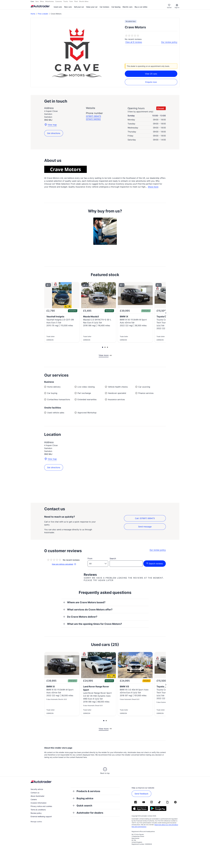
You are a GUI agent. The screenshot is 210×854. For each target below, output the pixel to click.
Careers (34, 799)
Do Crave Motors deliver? (82, 616)
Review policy (36, 813)
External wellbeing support (41, 816)
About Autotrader (37, 796)
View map (52, 124)
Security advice (37, 789)
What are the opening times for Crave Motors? (94, 623)
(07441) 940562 (93, 119)
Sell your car (79, 7)
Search (113, 558)
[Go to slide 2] (165, 313)
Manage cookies (36, 821)
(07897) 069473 (93, 116)
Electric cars (127, 7)
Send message (145, 526)
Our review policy (169, 42)
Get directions (53, 133)
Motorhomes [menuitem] (49, 1)
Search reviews (156, 563)
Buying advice (85, 798)
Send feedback (141, 793)
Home (33, 14)
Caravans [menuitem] (58, 1)
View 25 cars (151, 74)
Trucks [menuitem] (65, 1)
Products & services (88, 791)
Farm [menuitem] (71, 1)
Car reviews (104, 7)
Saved (169, 7)
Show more (153, 187)
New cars (68, 7)
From (90, 558)
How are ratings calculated (62, 564)
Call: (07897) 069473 (145, 518)
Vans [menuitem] (37, 1)
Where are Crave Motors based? (86, 602)
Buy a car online (141, 7)
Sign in (177, 7)
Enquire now (151, 82)
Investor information (38, 803)
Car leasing (115, 7)
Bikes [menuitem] (42, 1)
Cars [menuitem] (32, 1)
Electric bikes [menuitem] (83, 1)
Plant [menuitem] (76, 1)
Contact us (35, 793)
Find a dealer (43, 14)
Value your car (91, 7)
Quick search (84, 805)
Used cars (58, 7)
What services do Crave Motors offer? (89, 609)
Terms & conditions (38, 810)
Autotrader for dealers (90, 812)
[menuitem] (58, 7)
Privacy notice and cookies (41, 806)
